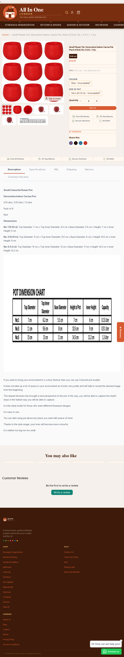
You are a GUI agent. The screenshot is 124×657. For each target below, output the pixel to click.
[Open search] (66, 12)
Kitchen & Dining (10, 557)
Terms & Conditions (11, 644)
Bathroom (7, 567)
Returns (89, 169)
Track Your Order (71, 557)
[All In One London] (32, 12)
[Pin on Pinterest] (85, 143)
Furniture (7, 577)
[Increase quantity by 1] (96, 101)
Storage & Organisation (13, 552)
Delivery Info (69, 567)
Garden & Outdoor (11, 562)
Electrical (7, 592)
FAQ (56, 169)
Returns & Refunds (72, 572)
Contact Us (68, 552)
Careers (6, 629)
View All (6, 607)
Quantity (73, 100)
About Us (7, 619)
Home (5, 34)
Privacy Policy (8, 639)
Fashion (6, 602)
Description (14, 169)
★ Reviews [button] (120, 332)
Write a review (62, 492)
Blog (5, 624)
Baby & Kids (8, 587)
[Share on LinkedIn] (80, 143)
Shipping (71, 169)
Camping (7, 597)
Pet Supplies (8, 582)
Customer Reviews (18, 177)
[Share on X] (76, 143)
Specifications (37, 169)
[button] (7, 110)
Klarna (5, 634)
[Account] (72, 12)
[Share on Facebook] (71, 143)
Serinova (76, 132)
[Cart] (78, 12)
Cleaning (6, 572)
